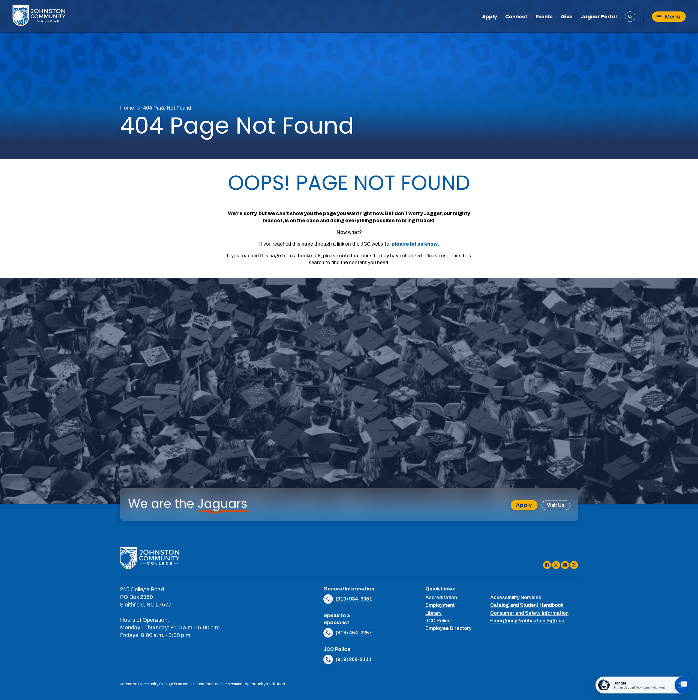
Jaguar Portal (599, 17)
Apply (489, 17)
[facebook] (547, 565)
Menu (672, 16)
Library (433, 613)
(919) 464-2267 (354, 632)
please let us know (415, 244)
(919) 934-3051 (354, 599)
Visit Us (555, 505)
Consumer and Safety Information (529, 613)
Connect (516, 17)
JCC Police (438, 620)
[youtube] (565, 565)
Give (567, 17)
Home (127, 108)
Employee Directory (448, 628)
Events (544, 17)
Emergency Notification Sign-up (527, 620)
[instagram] (556, 565)
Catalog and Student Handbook (527, 605)
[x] (574, 565)
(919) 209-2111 (354, 659)
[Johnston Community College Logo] (38, 16)
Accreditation (441, 597)
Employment (440, 605)
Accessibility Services (515, 597)
